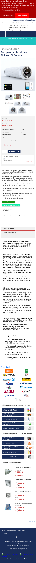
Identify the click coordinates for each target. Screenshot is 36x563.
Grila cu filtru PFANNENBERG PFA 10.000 (23, 468)
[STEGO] (9, 387)
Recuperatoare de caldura (11, 205)
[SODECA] (9, 371)
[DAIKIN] (26, 387)
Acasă (3, 530)
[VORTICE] (26, 371)
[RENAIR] (26, 391)
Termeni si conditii (8, 23)
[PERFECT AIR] (26, 395)
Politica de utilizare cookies (17, 27)
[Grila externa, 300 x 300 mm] (8, 483)
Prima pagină (5, 48)
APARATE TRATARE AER (14, 48)
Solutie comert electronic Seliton (18, 559)
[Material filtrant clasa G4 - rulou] (8, 507)
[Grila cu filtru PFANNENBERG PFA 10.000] (8, 471)
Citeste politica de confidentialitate (18, 545)
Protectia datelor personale (24, 23)
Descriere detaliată (9, 225)
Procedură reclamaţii (19, 530)
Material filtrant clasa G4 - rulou (23, 503)
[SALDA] (9, 391)
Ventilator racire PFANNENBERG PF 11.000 (23, 491)
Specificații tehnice (9, 228)
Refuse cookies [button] (8, 15)
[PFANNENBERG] (9, 379)
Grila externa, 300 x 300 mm (23, 479)
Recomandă (7, 216)
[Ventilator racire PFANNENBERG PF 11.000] (8, 495)
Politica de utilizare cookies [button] (11, 10)
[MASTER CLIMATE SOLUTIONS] (26, 379)
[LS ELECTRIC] (26, 383)
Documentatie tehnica (10, 232)
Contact (6, 236)
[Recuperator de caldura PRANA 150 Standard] (18, 91)
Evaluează (22, 216)
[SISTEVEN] (9, 395)
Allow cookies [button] (22, 15)
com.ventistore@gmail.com (24, 20)
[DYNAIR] (9, 375)
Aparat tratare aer (8, 202)
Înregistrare (10, 530)
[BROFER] (18, 399)
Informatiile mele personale (19, 549)
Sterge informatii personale (18, 30)
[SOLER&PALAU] (26, 375)
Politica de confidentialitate (17, 25)
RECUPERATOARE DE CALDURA (9, 49)
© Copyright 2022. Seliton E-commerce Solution (14, 533)
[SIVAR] (9, 383)
